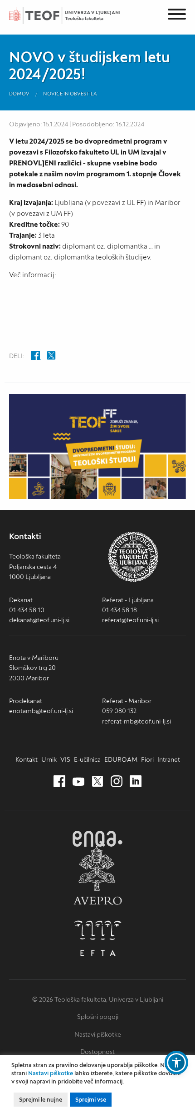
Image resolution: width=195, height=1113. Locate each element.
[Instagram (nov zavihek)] (116, 781)
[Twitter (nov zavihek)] (97, 781)
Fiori (147, 759)
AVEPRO (97, 875)
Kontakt (26, 759)
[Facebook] (36, 356)
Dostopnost (97, 1052)
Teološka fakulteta (75, 15)
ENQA (97, 839)
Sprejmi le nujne (40, 1099)
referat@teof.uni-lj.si (130, 620)
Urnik (49, 759)
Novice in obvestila (70, 93)
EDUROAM (120, 759)
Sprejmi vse (90, 1099)
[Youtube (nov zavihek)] (78, 781)
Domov (19, 93)
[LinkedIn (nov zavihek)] (135, 781)
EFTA (97, 938)
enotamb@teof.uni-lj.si (41, 711)
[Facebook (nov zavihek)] (59, 781)
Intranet (168, 759)
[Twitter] (51, 356)
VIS (65, 759)
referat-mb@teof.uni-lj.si (136, 721)
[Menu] (177, 16)
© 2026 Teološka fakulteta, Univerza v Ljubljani (97, 999)
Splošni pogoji (97, 1017)
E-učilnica (87, 759)
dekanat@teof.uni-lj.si (39, 620)
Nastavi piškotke (97, 1034)
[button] (176, 1062)
